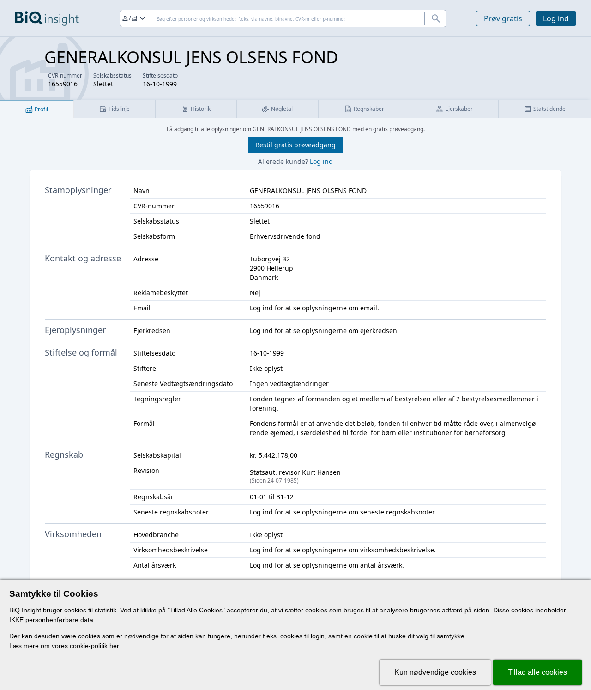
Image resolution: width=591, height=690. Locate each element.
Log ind (556, 18)
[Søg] (435, 18)
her (114, 645)
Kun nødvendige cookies (435, 672)
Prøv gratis (503, 18)
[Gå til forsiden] (47, 18)
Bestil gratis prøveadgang (295, 144)
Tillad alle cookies (537, 672)
